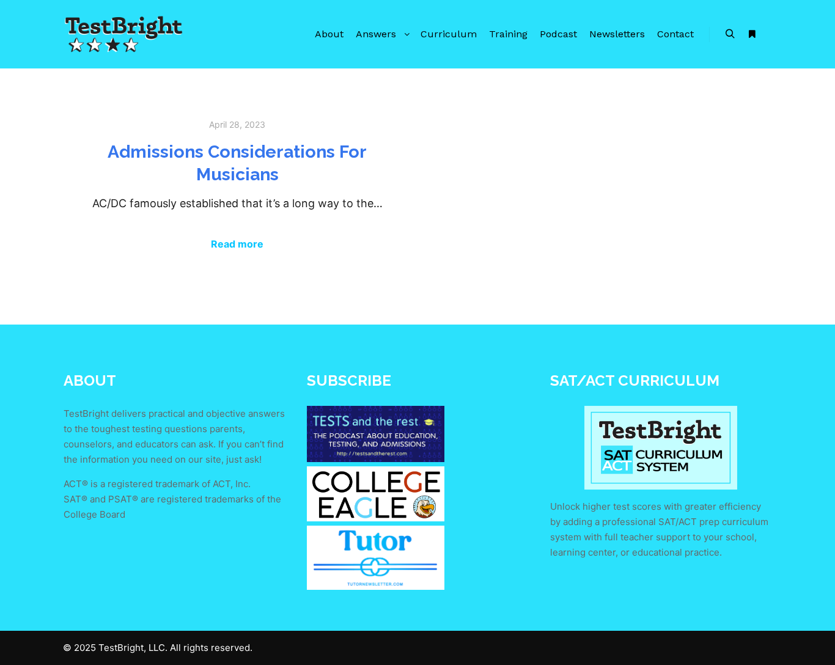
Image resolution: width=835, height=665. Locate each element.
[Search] (730, 34)
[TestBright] (124, 34)
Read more (237, 244)
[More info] (752, 34)
